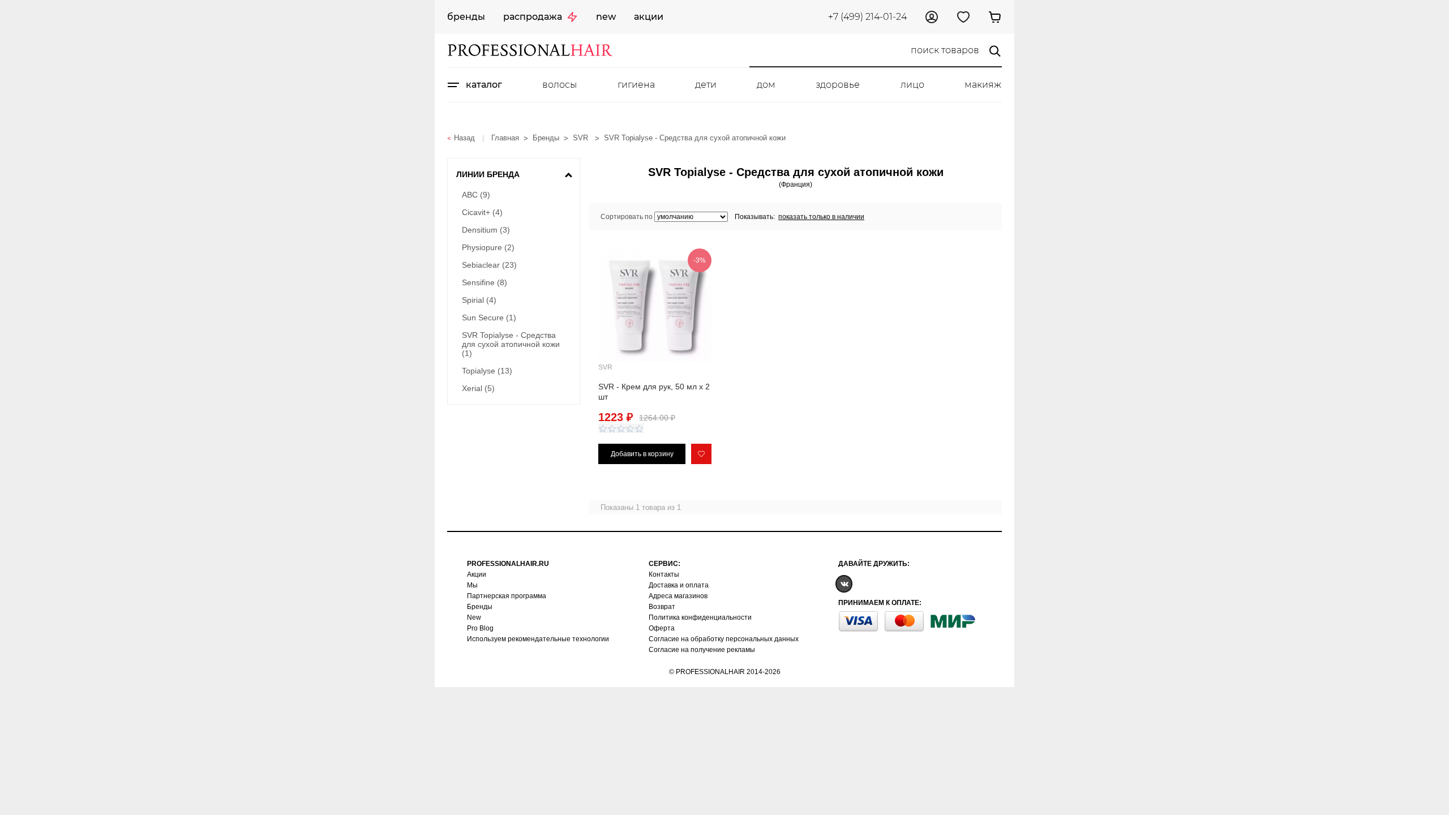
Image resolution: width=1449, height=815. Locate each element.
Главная (505, 138)
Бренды (466, 16)
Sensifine (484, 282)
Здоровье (838, 84)
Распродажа (532, 16)
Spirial (479, 299)
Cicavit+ (482, 212)
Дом (766, 84)
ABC (476, 194)
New (606, 16)
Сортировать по (627, 217)
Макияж (982, 84)
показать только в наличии (821, 216)
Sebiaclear (489, 264)
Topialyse (487, 370)
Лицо (912, 84)
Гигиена (636, 84)
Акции (648, 16)
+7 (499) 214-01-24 (867, 16)
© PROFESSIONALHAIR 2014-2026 (725, 672)
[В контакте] (844, 583)
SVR (581, 138)
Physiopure (488, 247)
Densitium (486, 229)
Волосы (559, 84)
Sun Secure (489, 317)
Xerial (478, 388)
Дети (706, 84)
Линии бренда (488, 174)
